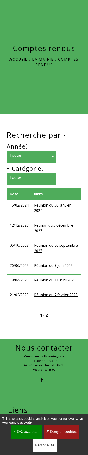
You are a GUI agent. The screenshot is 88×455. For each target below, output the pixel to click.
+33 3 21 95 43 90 (44, 369)
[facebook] (43, 379)
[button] (31, 156)
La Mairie (43, 59)
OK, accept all (27, 432)
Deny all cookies (63, 432)
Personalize (44, 445)
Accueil (18, 59)
